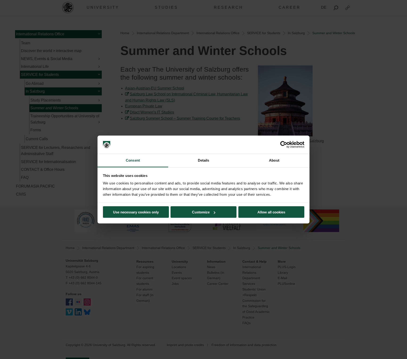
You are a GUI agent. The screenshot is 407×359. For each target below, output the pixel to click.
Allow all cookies (271, 212)
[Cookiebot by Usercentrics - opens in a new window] (283, 144)
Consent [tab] (133, 160)
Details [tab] (203, 160)
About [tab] (274, 160)
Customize (201, 212)
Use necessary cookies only (136, 212)
